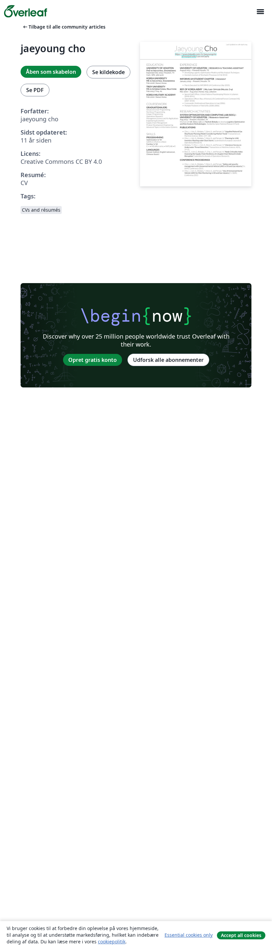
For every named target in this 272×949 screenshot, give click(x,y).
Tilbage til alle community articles (63, 27)
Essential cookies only (189, 935)
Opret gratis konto (92, 360)
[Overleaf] (25, 11)
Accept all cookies (241, 935)
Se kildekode (108, 72)
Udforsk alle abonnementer (168, 360)
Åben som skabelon (51, 71)
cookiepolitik (111, 941)
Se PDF (35, 90)
